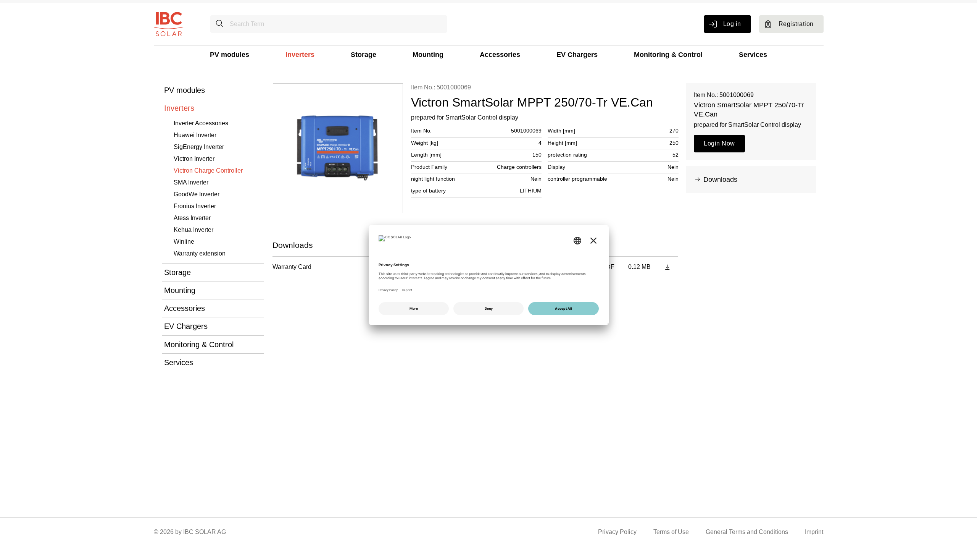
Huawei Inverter (195, 135)
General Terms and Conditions (747, 532)
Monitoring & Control (668, 54)
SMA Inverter (191, 182)
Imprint (814, 532)
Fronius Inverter (195, 206)
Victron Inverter (194, 158)
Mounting (428, 54)
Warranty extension (200, 253)
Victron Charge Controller (208, 170)
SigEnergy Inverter (199, 147)
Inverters (299, 54)
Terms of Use (671, 532)
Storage (363, 54)
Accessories (500, 54)
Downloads (720, 179)
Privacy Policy (617, 532)
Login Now (719, 143)
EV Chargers (577, 54)
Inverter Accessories (201, 123)
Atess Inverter (192, 218)
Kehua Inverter (193, 229)
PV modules (229, 54)
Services (753, 54)
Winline (184, 241)
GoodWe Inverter (196, 194)
